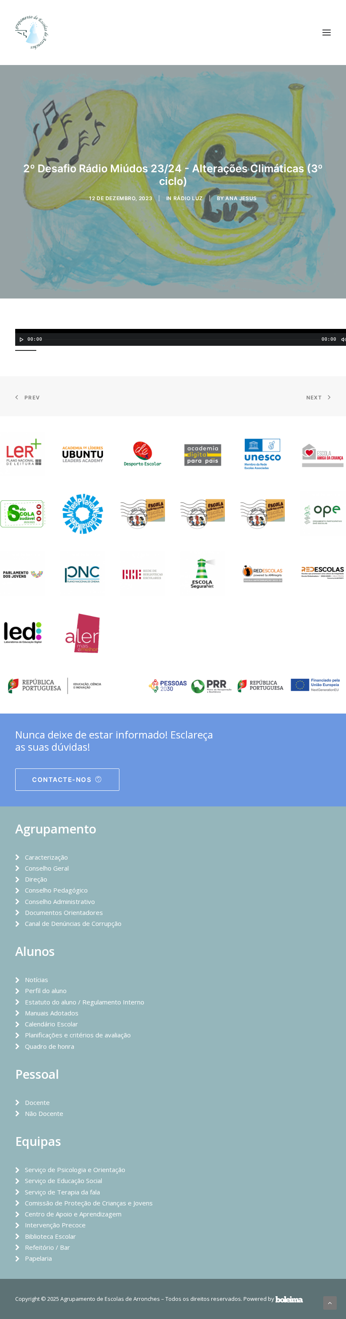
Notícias (36, 979)
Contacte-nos (62, 780)
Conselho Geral (47, 868)
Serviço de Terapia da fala (62, 1192)
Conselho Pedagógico (56, 890)
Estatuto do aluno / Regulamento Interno (84, 1002)
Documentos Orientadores (64, 912)
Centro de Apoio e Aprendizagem (73, 1214)
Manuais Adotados (51, 1013)
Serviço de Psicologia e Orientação (75, 1169)
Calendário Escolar (51, 1024)
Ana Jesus (241, 198)
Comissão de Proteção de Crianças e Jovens (89, 1203)
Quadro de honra (49, 1046)
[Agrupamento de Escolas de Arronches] (31, 32)
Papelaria (38, 1258)
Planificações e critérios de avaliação (78, 1035)
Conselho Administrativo (60, 901)
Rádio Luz (188, 198)
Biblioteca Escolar (50, 1236)
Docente (37, 1102)
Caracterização (46, 857)
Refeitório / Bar (47, 1247)
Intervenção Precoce (55, 1225)
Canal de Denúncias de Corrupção (73, 923)
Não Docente (44, 1113)
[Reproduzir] (20, 339)
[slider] (28, 349)
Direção (36, 879)
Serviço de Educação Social (63, 1180)
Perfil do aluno (46, 990)
